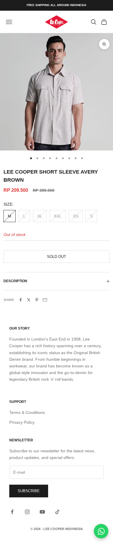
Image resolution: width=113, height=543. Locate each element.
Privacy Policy (21, 422)
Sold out (56, 256)
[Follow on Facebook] (12, 512)
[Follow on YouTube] (42, 512)
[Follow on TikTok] (57, 512)
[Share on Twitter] (28, 299)
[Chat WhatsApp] (101, 531)
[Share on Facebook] (20, 299)
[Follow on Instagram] (27, 512)
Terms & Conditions (27, 412)
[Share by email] (45, 299)
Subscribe (29, 491)
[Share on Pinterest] (36, 299)
